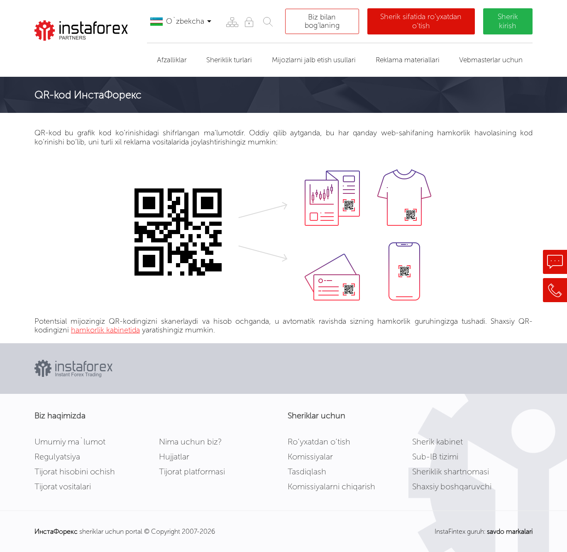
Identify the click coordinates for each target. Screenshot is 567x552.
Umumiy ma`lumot (69, 442)
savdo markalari (510, 531)
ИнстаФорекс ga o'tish (82, 55)
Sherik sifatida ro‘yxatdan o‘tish (421, 21)
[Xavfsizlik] (249, 21)
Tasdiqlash (307, 471)
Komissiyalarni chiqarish (331, 486)
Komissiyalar (310, 457)
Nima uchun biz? (190, 442)
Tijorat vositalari (62, 486)
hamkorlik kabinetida (105, 330)
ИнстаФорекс (56, 531)
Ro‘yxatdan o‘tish (319, 442)
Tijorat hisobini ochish (74, 471)
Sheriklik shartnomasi (450, 471)
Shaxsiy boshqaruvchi (451, 486)
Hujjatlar (174, 457)
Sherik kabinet (437, 442)
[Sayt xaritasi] (231, 21)
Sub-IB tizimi (435, 457)
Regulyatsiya (57, 457)
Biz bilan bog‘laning (322, 21)
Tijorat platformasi (192, 471)
